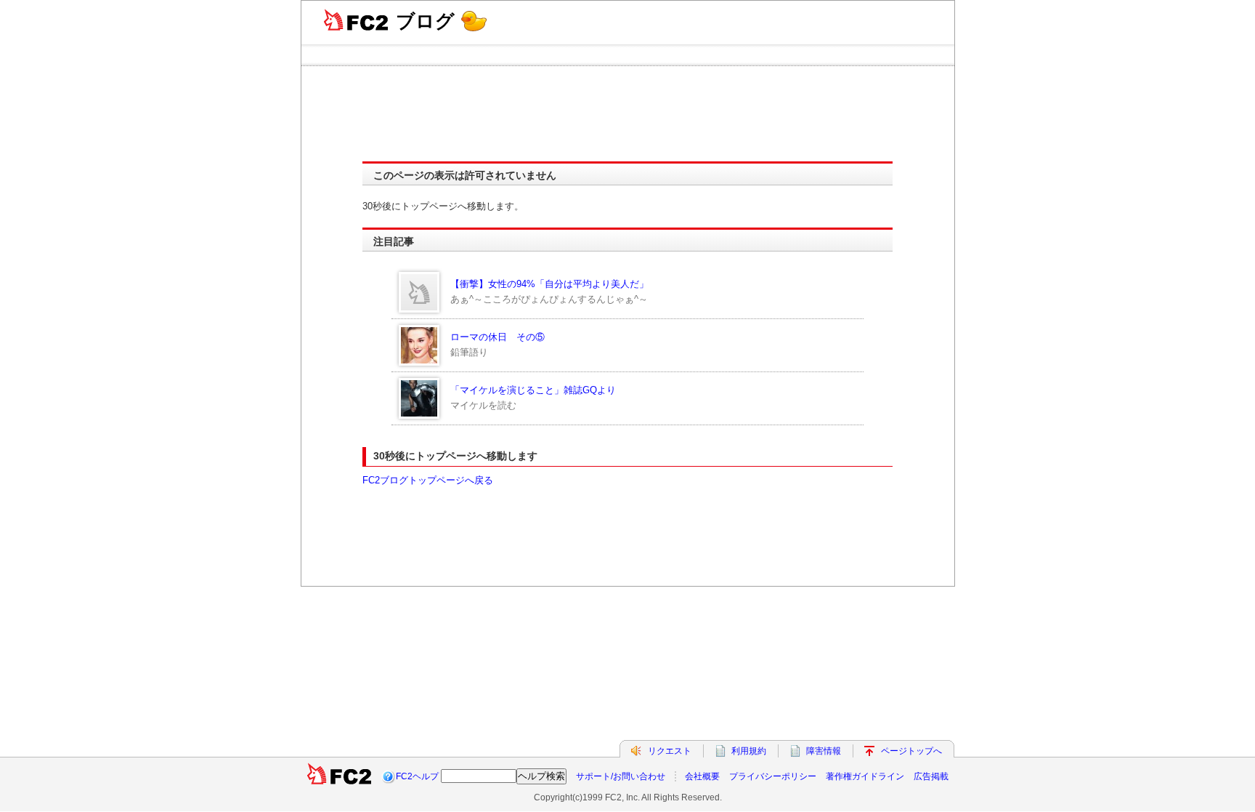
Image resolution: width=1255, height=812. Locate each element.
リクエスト (669, 751)
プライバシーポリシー (772, 776)
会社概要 (702, 776)
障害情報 (823, 751)
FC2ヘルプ (417, 776)
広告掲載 (931, 776)
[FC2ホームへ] (339, 776)
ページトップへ (911, 751)
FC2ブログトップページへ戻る (427, 480)
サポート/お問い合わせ (620, 776)
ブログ (425, 21)
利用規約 (748, 751)
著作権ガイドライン (865, 776)
